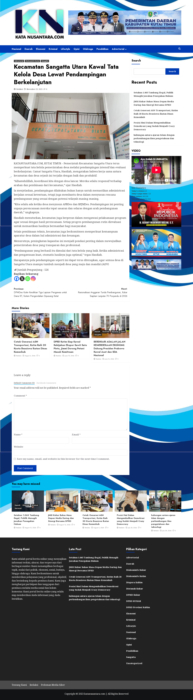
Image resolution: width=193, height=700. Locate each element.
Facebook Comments (46, 383)
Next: (102, 292)
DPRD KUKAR (133, 601)
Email (76, 434)
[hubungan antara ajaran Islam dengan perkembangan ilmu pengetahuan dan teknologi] (165, 501)
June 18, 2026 (69, 356)
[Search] (179, 48)
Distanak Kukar (134, 588)
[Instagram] (33, 278)
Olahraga (88, 49)
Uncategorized (134, 663)
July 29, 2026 (132, 527)
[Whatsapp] (27, 278)
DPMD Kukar (133, 594)
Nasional (16, 49)
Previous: (40, 292)
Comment (20, 395)
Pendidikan (102, 49)
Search (136, 61)
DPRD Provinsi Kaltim (138, 607)
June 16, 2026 (109, 359)
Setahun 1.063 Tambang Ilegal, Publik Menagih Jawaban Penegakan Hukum (153, 94)
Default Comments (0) (24, 383)
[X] (22, 278)
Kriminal (53, 49)
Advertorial (118, 49)
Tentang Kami (19, 684)
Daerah (28, 49)
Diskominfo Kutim (32, 61)
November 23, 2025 (35, 89)
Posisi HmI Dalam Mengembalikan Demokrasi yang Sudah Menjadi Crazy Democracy (154, 126)
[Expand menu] (125, 49)
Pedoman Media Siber (53, 684)
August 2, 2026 (30, 356)
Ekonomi (40, 49)
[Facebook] (16, 278)
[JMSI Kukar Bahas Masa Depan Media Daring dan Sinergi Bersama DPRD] (62, 501)
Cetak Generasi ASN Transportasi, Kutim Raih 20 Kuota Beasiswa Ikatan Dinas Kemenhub (30, 346)
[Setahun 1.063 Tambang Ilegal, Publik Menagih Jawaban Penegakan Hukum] (28, 501)
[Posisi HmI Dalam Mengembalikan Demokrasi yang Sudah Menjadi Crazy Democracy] (131, 501)
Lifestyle (65, 49)
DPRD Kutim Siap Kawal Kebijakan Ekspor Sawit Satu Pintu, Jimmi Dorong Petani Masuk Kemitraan (70, 346)
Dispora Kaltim (134, 582)
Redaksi (19, 89)
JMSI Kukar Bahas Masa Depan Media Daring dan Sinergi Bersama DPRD (154, 103)
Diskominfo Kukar (136, 569)
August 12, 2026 (30, 527)
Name (18, 434)
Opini (76, 49)
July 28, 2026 (167, 530)
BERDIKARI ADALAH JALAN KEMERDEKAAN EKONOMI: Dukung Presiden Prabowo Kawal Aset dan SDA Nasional (109, 348)
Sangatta (45, 61)
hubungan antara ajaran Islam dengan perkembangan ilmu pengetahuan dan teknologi (154, 138)
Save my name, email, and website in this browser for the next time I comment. (63, 458)
